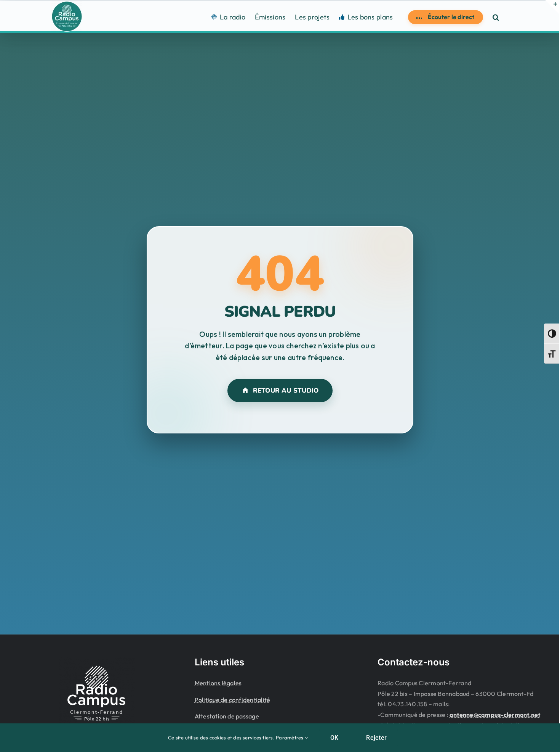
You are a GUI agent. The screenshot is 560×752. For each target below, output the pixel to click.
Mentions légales (218, 683)
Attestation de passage (227, 716)
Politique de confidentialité (232, 700)
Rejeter (376, 737)
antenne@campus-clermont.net (495, 714)
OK (334, 737)
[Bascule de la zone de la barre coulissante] (552, 7)
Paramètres (290, 737)
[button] (496, 17)
